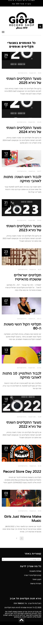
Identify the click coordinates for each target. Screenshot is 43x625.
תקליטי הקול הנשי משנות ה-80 (22, 326)
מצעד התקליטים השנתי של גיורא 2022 (23, 424)
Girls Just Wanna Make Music (22, 518)
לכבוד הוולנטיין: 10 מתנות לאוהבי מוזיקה (22, 375)
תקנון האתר (36, 579)
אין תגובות (32, 171)
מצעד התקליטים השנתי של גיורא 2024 (23, 130)
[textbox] (21, 559)
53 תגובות (31, 122)
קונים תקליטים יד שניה (32, 575)
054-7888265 (19, 603)
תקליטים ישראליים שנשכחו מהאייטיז (27, 277)
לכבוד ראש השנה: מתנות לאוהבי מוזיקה (22, 179)
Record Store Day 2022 (22, 471)
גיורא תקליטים (22, 73)
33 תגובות (32, 73)
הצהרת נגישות (35, 583)
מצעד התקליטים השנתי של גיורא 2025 (23, 81)
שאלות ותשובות (35, 571)
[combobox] (21, 559)
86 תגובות (31, 220)
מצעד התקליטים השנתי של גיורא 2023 (23, 228)
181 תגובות (32, 417)
